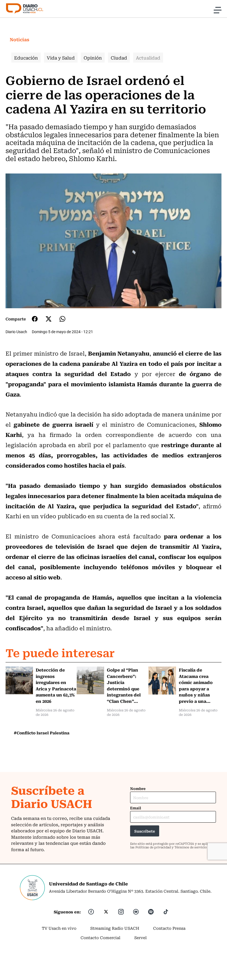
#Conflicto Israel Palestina (41, 733)
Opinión (93, 57)
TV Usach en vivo (59, 928)
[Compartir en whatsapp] (62, 319)
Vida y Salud (61, 57)
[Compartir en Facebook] (35, 319)
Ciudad (119, 57)
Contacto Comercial (100, 937)
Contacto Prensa (169, 928)
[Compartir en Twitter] (48, 319)
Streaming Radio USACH (114, 928)
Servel (140, 937)
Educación (26, 57)
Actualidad (148, 57)
